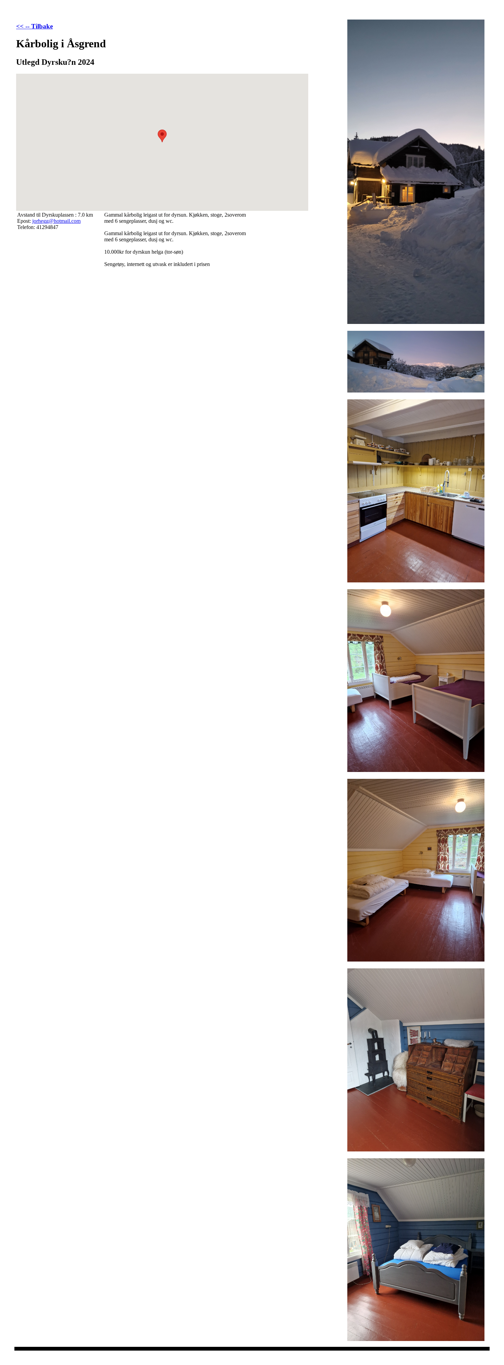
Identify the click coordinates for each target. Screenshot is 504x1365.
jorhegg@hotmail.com (56, 221)
